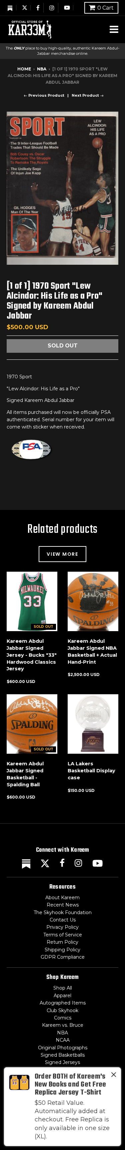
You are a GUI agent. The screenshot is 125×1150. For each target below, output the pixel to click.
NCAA (63, 1040)
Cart (105, 8)
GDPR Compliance (63, 957)
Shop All (62, 988)
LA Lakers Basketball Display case (91, 771)
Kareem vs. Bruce (62, 1025)
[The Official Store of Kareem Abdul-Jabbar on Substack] (10, 7)
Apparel (62, 996)
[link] (62, 1106)
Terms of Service (62, 935)
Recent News (63, 905)
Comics (62, 1018)
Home (24, 68)
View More (62, 554)
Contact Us (63, 920)
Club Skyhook (62, 1010)
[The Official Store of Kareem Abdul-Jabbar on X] (24, 7)
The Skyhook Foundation (63, 912)
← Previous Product (44, 95)
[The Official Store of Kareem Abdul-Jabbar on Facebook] (38, 8)
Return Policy (62, 942)
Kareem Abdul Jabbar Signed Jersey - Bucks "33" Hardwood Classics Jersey (32, 655)
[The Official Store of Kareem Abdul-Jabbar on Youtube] (67, 7)
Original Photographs (62, 1048)
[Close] (113, 1076)
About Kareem (62, 898)
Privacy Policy (62, 927)
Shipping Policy (62, 950)
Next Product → (88, 95)
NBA (41, 68)
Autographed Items (63, 1003)
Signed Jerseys (62, 1062)
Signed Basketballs (63, 1055)
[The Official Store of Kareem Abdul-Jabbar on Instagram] (52, 8)
